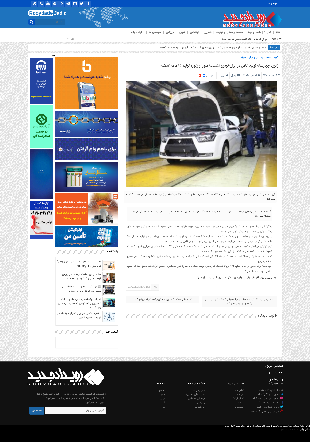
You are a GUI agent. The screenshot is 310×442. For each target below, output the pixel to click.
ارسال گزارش (238, 398)
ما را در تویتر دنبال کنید (268, 407)
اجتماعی (194, 32)
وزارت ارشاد (199, 403)
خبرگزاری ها (199, 390)
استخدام (239, 407)
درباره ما (240, 394)
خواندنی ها (155, 32)
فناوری (208, 32)
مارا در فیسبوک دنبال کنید (268, 403)
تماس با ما (239, 390)
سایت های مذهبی (195, 394)
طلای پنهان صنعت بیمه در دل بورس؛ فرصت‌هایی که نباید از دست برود (81, 276)
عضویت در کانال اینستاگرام (266, 398)
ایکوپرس (238, 277)
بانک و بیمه (254, 32)
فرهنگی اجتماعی (196, 398)
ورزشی (170, 32)
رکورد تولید (200, 277)
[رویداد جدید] (64, 390)
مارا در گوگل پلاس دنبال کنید (265, 411)
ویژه (243, 57)
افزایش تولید (252, 277)
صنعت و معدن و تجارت (229, 32)
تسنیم (162, 390)
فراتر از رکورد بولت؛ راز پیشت (254, 39)
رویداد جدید (215, 277)
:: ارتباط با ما (274, 3)
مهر (163, 407)
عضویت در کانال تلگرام (269, 394)
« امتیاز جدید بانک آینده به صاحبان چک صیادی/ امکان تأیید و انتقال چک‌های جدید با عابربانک (239, 301)
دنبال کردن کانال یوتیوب (269, 390)
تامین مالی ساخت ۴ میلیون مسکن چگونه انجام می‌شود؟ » (163, 299)
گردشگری (200, 407)
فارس (162, 394)
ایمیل (234, 75)
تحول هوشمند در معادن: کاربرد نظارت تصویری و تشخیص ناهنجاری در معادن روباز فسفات (79, 303)
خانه (278, 32)
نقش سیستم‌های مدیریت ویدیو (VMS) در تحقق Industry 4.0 (79, 264)
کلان (268, 32)
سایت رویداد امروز (289, 429)
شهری (181, 32)
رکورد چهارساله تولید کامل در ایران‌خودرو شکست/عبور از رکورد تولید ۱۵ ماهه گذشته (219, 66)
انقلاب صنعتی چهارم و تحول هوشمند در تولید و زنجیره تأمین (79, 315)
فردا (163, 403)
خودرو (228, 277)
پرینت (222, 75)
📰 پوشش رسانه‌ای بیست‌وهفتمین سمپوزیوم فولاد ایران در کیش (81, 288)
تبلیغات (240, 403)
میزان (162, 398)
